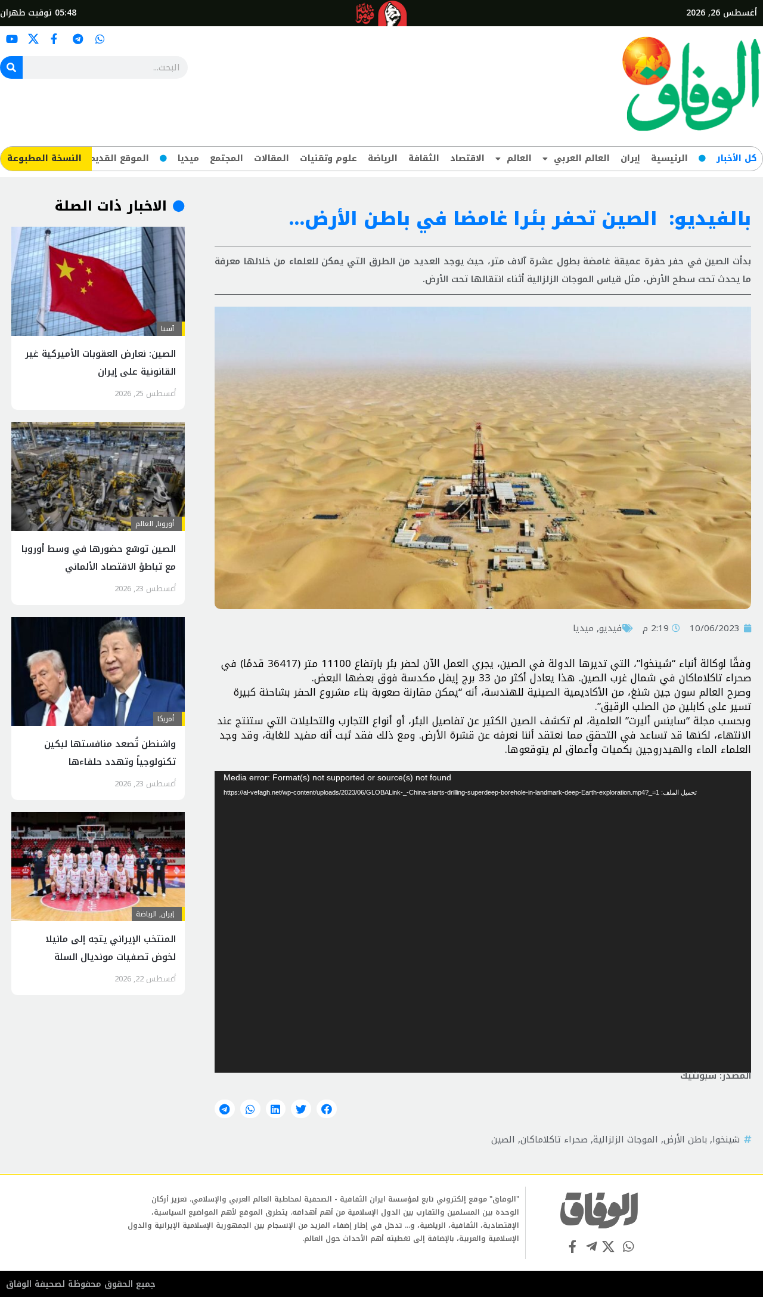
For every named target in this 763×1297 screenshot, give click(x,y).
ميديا (188, 158)
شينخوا (726, 1139)
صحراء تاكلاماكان (554, 1139)
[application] (483, 922)
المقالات (271, 158)
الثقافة (423, 158)
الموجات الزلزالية (625, 1139)
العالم (519, 158)
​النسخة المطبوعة (44, 158)
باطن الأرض (685, 1139)
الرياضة (383, 158)
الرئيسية (669, 158)
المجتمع (226, 158)
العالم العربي (582, 158)
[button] (327, 1109)
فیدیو (610, 628)
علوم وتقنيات (328, 158)
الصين (503, 1139)
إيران (630, 158)
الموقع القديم (119, 158)
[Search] (11, 67)
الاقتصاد (467, 158)
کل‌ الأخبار (736, 158)
